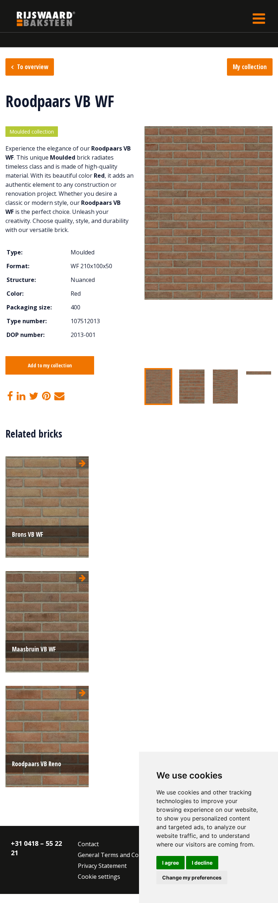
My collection (250, 67)
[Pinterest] (46, 396)
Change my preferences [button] (192, 877)
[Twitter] (33, 396)
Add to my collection (50, 365)
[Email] (59, 396)
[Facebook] (10, 396)
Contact (88, 844)
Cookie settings (99, 877)
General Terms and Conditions (119, 855)
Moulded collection (31, 131)
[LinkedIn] (21, 396)
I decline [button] (202, 863)
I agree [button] (170, 863)
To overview (32, 67)
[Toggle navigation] (258, 18)
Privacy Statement (102, 866)
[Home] (40, 19)
